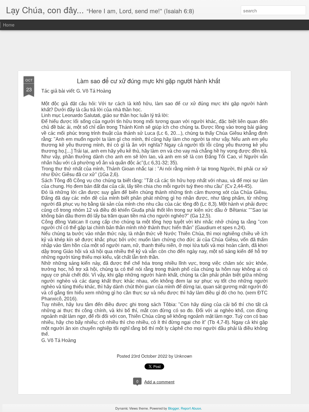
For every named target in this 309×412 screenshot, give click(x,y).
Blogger (173, 408)
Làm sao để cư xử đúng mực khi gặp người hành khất (148, 80)
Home (8, 25)
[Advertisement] (154, 50)
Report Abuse (191, 408)
